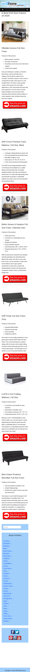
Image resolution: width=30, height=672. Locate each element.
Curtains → (7, 573)
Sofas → (6, 608)
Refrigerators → (8, 598)
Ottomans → (7, 596)
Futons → (6, 581)
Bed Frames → (8, 551)
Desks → (6, 576)
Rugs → (6, 601)
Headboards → (8, 583)
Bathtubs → (7, 546)
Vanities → (6, 621)
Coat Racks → (8, 568)
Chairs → (6, 561)
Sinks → (6, 606)
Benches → (7, 553)
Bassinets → (7, 543)
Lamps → (6, 588)
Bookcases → (8, 556)
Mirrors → (6, 591)
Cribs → (6, 571)
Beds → (6, 548)
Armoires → (7, 541)
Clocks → (6, 566)
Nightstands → (8, 593)
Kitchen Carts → (8, 586)
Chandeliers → (8, 563)
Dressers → (7, 578)
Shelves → (7, 603)
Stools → (6, 611)
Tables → (6, 613)
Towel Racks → (8, 618)
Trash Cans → (8, 616)
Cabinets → (7, 558)
